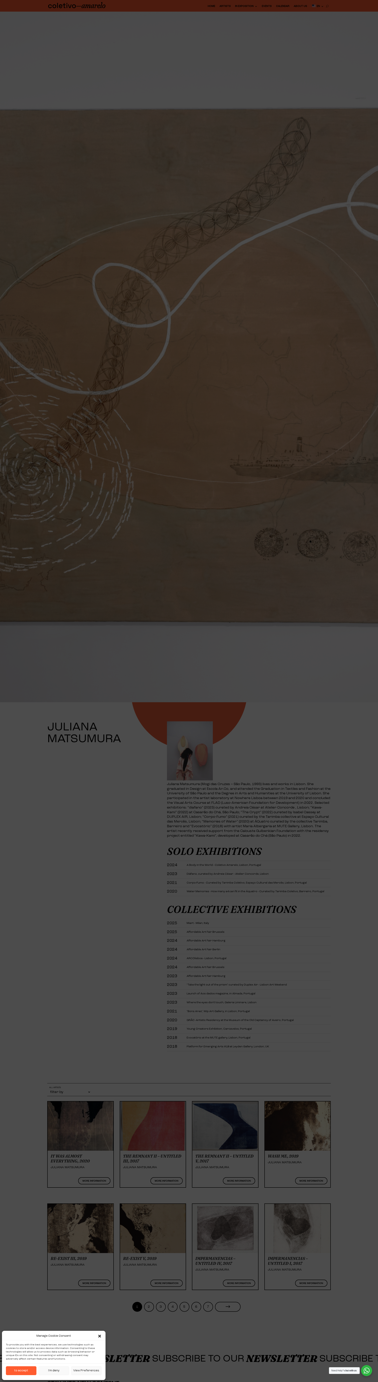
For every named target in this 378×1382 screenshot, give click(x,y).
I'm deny (53, 1370)
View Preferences (86, 1370)
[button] (100, 1336)
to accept (21, 1370)
